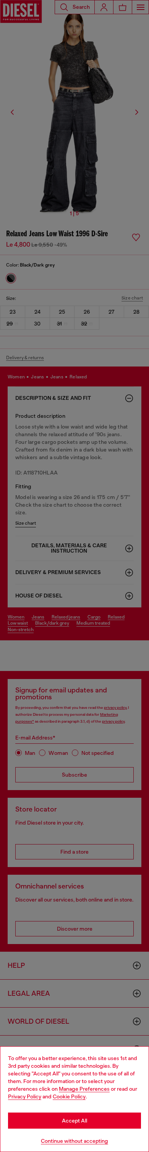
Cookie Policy (69, 1096)
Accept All (74, 1121)
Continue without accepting (74, 1141)
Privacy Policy (24, 1096)
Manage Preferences (84, 1089)
